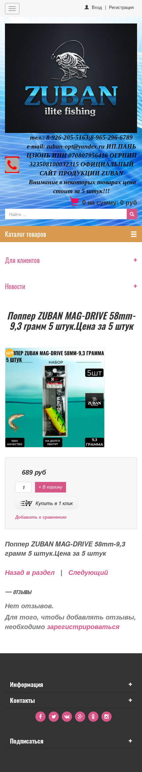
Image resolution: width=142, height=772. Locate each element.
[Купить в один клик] (46, 502)
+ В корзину (50, 487)
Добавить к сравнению (40, 517)
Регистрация (121, 7)
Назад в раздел (29, 572)
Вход (97, 7)
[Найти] (132, 214)
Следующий (88, 572)
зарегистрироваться (83, 626)
